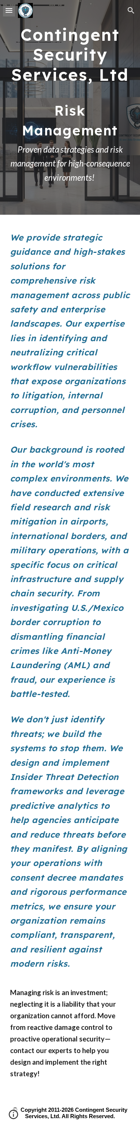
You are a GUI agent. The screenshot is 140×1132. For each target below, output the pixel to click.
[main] (70, 107)
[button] (9, 10)
